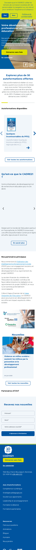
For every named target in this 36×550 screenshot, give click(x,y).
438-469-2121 (17, 474)
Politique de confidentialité (26, 15)
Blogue (6, 533)
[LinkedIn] (31, 64)
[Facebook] (25, 64)
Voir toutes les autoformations (19, 160)
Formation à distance (11, 505)
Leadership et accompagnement (15, 501)
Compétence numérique (12, 489)
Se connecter (7, 58)
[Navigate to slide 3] (18, 150)
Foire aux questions (10, 525)
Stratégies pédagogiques (12, 493)
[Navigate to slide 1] (14, 150)
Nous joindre (8, 541)
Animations (7, 529)
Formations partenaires (12, 509)
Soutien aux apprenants (12, 497)
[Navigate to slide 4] (20, 150)
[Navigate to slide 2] (16, 150)
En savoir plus (19, 243)
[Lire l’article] (30, 376)
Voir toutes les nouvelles (18, 383)
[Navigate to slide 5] (22, 150)
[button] (18, 358)
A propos (6, 537)
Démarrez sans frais (14, 52)
